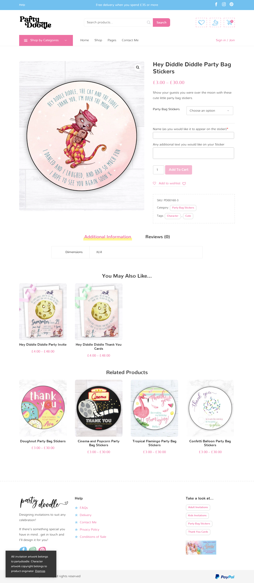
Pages (112, 40)
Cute (188, 216)
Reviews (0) (157, 237)
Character (172, 216)
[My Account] (215, 22)
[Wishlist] (201, 22)
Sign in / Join (225, 40)
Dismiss (40, 571)
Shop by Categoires (44, 40)
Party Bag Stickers (166, 109)
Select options (43, 312)
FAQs (84, 507)
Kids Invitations (197, 515)
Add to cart (178, 170)
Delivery (85, 515)
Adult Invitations (198, 507)
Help (22, 5)
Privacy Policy (89, 529)
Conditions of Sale (93, 536)
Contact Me (130, 40)
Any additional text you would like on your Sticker (188, 144)
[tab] (108, 238)
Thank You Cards (198, 532)
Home (84, 40)
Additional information (107, 237)
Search (161, 22)
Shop (98, 40)
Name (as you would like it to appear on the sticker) (190, 129)
